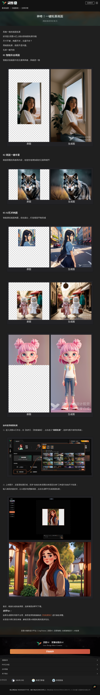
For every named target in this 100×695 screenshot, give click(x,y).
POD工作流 (5, 665)
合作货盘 (5, 669)
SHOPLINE (20, 680)
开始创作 (50, 651)
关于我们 (5, 674)
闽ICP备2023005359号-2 (38, 690)
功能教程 (15, 8)
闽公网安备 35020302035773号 (19, 690)
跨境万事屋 (40, 680)
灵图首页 (5, 660)
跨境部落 (59, 680)
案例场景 (5, 8)
